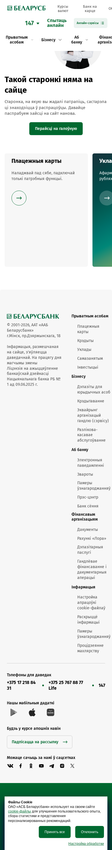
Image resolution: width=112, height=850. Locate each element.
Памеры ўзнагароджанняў (94, 486)
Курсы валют (62, 8)
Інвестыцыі (87, 367)
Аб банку (80, 449)
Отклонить (89, 832)
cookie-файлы (19, 811)
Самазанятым (90, 358)
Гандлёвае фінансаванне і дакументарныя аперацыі (92, 569)
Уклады (84, 349)
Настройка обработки (86, 844)
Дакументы (87, 529)
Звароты (85, 474)
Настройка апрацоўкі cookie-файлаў (91, 602)
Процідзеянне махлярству (90, 648)
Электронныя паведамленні (90, 463)
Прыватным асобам (90, 316)
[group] (46, 210)
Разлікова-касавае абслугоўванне (91, 435)
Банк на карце (90, 8)
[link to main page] (25, 8)
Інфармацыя (83, 587)
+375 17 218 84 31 (21, 685)
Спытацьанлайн (57, 23)
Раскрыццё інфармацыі (88, 619)
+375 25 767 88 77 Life (66, 685)
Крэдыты (85, 340)
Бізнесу (79, 376)
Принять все (55, 832)
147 (102, 685)
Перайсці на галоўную (56, 128)
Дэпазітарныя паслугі (90, 550)
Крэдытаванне (90, 401)
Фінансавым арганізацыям (85, 517)
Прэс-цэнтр (87, 497)
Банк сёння (88, 506)
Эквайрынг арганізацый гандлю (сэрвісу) (93, 415)
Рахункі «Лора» (91, 538)
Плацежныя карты (88, 329)
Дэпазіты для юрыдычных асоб (93, 389)
